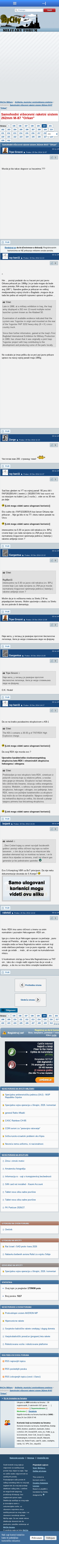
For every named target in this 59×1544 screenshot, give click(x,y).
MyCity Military (6, 102)
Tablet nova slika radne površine (20, 1192)
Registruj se (10, 248)
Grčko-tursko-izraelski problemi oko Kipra (24, 1136)
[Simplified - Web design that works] (44, 1494)
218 (45, 133)
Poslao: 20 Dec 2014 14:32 (24, 913)
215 (26, 133)
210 (51, 130)
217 (39, 133)
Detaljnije (33, 1411)
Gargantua (15, 554)
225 (33, 137)
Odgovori (11, 1010)
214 (20, 133)
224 (27, 137)
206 (27, 130)
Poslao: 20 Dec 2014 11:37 (33, 474)
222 (14, 137)
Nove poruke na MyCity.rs (15, 1155)
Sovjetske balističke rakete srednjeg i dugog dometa (30, 1328)
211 (2, 133)
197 (26, 126)
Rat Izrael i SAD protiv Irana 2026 (21, 1246)
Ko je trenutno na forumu (15, 1398)
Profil (7, 242)
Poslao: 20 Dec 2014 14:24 (24, 824)
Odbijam (50, 1538)
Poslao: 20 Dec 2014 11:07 (36, 152)
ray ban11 (14, 257)
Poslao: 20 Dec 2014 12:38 (36, 620)
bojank (6, 823)
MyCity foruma (9, 1527)
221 (8, 137)
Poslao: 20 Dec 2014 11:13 (33, 258)
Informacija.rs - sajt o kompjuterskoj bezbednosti (28, 1176)
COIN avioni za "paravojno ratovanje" (22, 1128)
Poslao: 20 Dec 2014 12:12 (35, 555)
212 (8, 133)
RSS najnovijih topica (15, 1361)
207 (33, 130)
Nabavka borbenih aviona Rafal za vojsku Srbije (27, 1254)
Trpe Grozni (16, 152)
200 (44, 126)
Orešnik (8, 1229)
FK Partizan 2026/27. (15, 1207)
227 (45, 137)
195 (13, 126)
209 (45, 130)
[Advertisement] (29, 67)
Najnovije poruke (17, 1458)
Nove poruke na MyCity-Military (18, 1089)
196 (20, 126)
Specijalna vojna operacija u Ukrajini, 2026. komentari (30, 1105)
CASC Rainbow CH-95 (15, 1120)
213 (14, 133)
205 (21, 130)
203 (8, 130)
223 (21, 137)
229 (2, 140)
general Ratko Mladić (15, 1113)
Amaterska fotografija (15, 1168)
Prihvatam (37, 1538)
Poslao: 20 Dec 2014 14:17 (33, 705)
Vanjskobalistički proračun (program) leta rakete (27, 1336)
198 (32, 126)
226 (39, 137)
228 (39, 1023)
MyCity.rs (41, 1468)
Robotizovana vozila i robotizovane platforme (26, 1344)
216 (32, 133)
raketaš (6, 912)
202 (2, 130)
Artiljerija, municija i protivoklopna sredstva (33, 102)
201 (50, 126)
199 (38, 126)
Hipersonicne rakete (14, 1321)
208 (39, 130)
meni (15, 3)
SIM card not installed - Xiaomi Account (24, 1184)
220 (2, 137)
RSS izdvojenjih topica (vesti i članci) (22, 1376)
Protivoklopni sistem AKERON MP (21, 1313)
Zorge (12, 439)
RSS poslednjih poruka (16, 1369)
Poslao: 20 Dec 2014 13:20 (35, 656)
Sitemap (30, 1458)
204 (14, 130)
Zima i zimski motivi (14, 1161)
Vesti (35, 1468)
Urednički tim (43, 1458)
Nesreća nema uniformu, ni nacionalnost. (24, 1144)
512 (8, 140)
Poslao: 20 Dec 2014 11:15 (29, 440)
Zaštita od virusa (39, 1471)
